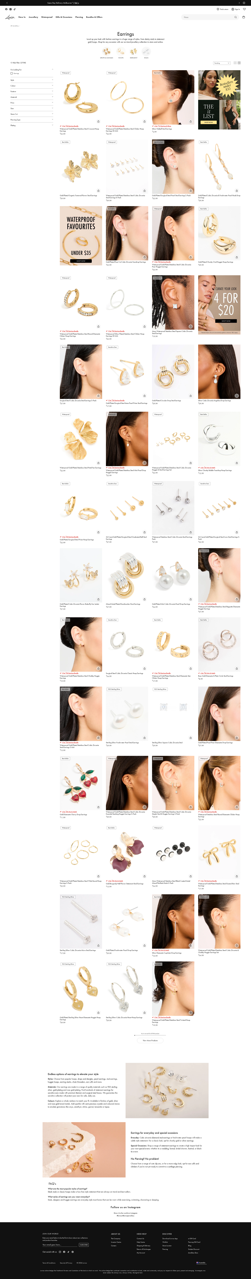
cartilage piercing (175, 1166)
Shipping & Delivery (143, 1245)
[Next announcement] (238, 3)
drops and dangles (85, 1078)
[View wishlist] (244, 9)
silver (116, 1100)
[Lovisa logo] (10, 17)
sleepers (56, 1199)
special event (144, 1148)
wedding (165, 1148)
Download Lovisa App (170, 1238)
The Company (115, 1238)
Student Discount (193, 1249)
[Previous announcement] (7, 3)
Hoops (120, 58)
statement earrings (168, 1145)
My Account (141, 1253)
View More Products (150, 1040)
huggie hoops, (53, 1082)
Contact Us (140, 1238)
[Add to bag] (98, 121)
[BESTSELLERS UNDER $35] (219, 98)
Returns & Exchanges (144, 1249)
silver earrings (188, 1140)
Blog (189, 1245)
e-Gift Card (192, 1238)
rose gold (55, 1103)
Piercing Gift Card (194, 1242)
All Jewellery (15, 26)
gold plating (58, 1090)
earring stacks (65, 1082)
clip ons (158, 1163)
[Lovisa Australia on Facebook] (6, 9)
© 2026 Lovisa (82, 1263)
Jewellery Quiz (193, 1253)
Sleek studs (52, 1191)
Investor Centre (116, 1242)
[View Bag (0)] (243, 17)
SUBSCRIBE (84, 1245)
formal (172, 1148)
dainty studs (149, 39)
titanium (79, 1092)
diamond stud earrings (161, 1137)
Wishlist (165, 1242)
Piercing (165, 1249)
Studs (146, 58)
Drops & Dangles (106, 58)
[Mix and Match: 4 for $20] (219, 303)
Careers (113, 1245)
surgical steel (91, 1092)
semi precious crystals (94, 1103)
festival (191, 1148)
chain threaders (78, 1082)
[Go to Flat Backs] (235, 17)
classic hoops (65, 1191)
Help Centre (141, 1242)
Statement (133, 58)
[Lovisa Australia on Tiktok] (15, 9)
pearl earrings (100, 1078)
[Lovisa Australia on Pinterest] (73, 1252)
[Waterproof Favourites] (81, 234)
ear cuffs (89, 1082)
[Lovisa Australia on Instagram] (10, 9)
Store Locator (167, 1245)
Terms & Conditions (49, 1263)
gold (111, 1100)
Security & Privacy (66, 1263)
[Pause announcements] (243, 3)
